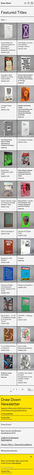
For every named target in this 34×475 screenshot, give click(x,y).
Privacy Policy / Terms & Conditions (16, 444)
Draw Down (6, 424)
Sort (3, 20)
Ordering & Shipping (10, 438)
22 (23, 389)
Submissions (6, 440)
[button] (28, 3)
